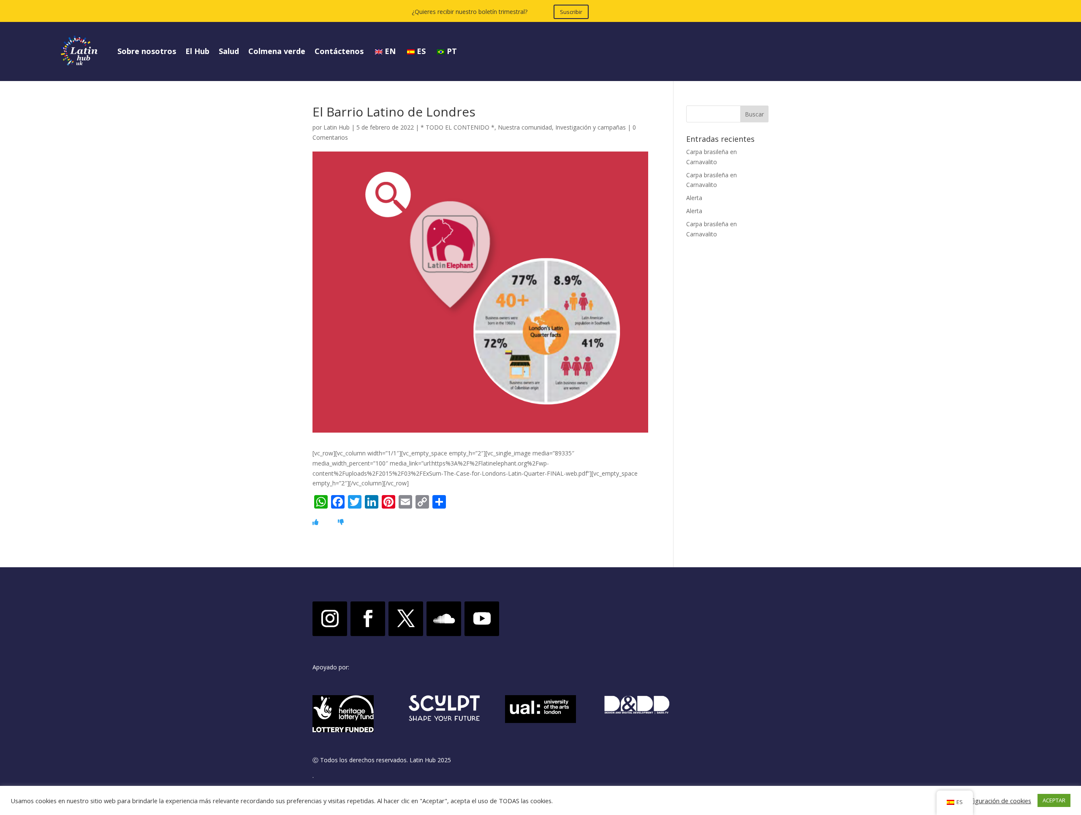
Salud (229, 51)
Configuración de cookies (995, 800)
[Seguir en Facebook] (367, 618)
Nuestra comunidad (525, 127)
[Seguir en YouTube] (481, 618)
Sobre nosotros (146, 51)
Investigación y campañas (590, 127)
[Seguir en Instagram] (329, 618)
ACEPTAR (1054, 800)
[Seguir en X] (405, 618)
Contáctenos (339, 51)
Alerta (694, 198)
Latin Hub (336, 127)
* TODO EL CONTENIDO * (457, 127)
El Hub (197, 51)
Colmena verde (276, 51)
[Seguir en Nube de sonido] (443, 618)
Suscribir (571, 12)
